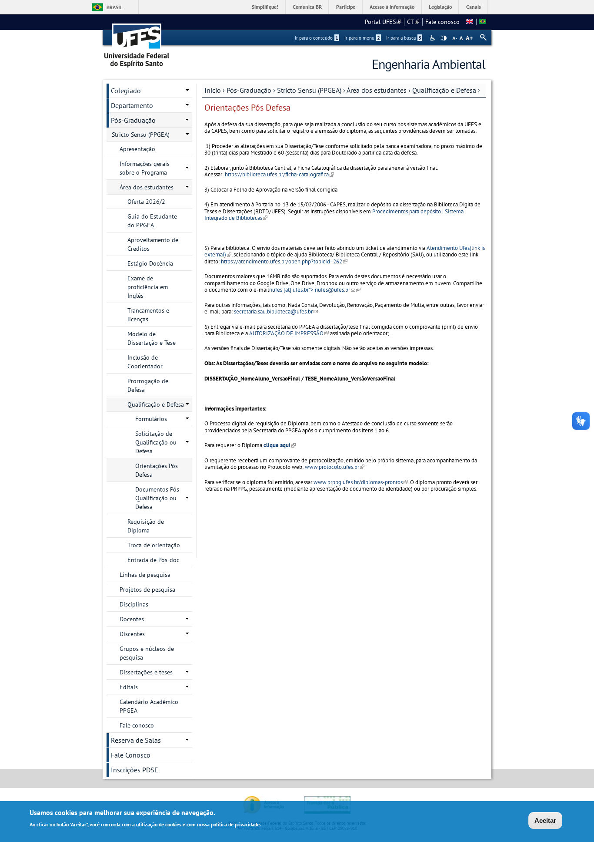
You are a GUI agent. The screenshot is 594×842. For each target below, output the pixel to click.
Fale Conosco (130, 755)
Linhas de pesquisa (145, 575)
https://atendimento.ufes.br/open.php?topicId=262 (283, 261)
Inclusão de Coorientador (145, 362)
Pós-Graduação (249, 90)
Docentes (132, 619)
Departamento (132, 105)
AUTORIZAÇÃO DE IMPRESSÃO (289, 333)
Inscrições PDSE (134, 769)
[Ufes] (137, 42)
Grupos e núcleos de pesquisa (147, 653)
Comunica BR (307, 6)
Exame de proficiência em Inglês (147, 287)
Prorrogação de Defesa (147, 385)
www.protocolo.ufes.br (334, 467)
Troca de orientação (153, 545)
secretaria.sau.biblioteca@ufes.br (276, 311)
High (443, 38)
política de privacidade (235, 824)
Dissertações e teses (146, 672)
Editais (129, 687)
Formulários (151, 419)
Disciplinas (134, 604)
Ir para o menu (362, 38)
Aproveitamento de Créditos (152, 244)
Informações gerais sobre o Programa (145, 168)
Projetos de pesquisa (147, 589)
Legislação (440, 6)
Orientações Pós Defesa (156, 470)
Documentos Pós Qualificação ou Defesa (157, 498)
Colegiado (126, 90)
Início (212, 90)
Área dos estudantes (377, 90)
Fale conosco (442, 22)
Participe (345, 6)
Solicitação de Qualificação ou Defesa (156, 442)
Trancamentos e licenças (148, 314)
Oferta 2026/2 (146, 201)
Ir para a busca (403, 38)
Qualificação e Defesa (444, 90)
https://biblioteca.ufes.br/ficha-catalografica (279, 174)
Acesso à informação (392, 6)
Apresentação (137, 149)
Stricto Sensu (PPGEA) (309, 90)
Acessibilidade (433, 38)
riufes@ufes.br (335, 289)
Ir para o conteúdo (316, 38)
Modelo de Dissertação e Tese (151, 338)
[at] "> (314, 289)
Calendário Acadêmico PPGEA (149, 706)
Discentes (132, 634)
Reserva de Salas (136, 740)
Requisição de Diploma (145, 526)
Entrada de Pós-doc (153, 560)
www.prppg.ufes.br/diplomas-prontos (361, 482)
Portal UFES (383, 22)
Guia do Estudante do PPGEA (152, 220)
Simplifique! (265, 6)
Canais (473, 6)
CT (413, 22)
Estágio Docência (150, 263)
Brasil (114, 7)
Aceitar (545, 820)
